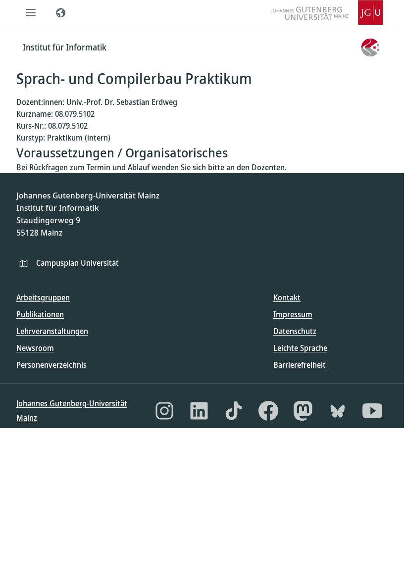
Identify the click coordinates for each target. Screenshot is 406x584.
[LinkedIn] (199, 411)
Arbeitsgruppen (43, 297)
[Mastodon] (303, 411)
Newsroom (35, 347)
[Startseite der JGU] (327, 12)
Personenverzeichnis (51, 364)
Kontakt (287, 297)
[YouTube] (372, 411)
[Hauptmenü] (31, 12)
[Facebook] (268, 411)
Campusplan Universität (77, 262)
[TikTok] (234, 411)
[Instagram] (164, 411)
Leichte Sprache (300, 347)
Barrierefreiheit (299, 364)
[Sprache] (61, 12)
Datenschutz (294, 331)
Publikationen (40, 314)
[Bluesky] (338, 411)
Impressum (292, 314)
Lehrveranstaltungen (52, 331)
